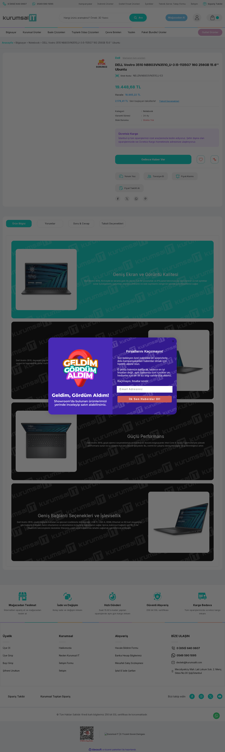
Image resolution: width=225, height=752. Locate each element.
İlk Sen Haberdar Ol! (144, 399)
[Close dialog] (173, 341)
